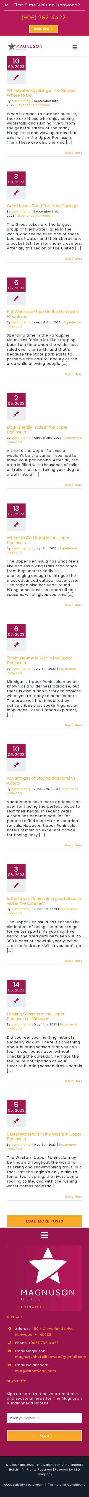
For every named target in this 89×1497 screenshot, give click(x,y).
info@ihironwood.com (35, 1370)
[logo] (25, 43)
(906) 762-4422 (43, 17)
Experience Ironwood (34, 105)
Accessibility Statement (24, 1484)
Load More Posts (44, 1221)
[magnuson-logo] (44, 1247)
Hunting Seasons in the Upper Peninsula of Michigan (36, 1016)
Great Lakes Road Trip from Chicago (42, 206)
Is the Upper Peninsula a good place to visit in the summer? (44, 901)
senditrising (21, 101)
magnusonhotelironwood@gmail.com (50, 1356)
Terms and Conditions (66, 1484)
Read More (73, 153)
